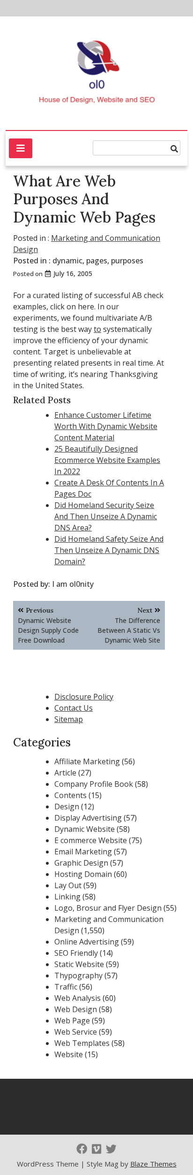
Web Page (72, 1020)
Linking (67, 896)
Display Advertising (88, 818)
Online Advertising (86, 942)
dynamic (67, 260)
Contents (70, 795)
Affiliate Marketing (87, 761)
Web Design (75, 1009)
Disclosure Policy (83, 696)
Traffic (65, 987)
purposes (127, 260)
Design (66, 806)
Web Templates (82, 1043)
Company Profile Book (93, 784)
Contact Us (73, 708)
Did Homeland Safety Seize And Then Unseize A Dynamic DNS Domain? (108, 550)
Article (65, 773)
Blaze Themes (153, 1163)
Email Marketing (83, 851)
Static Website (79, 964)
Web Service (75, 1032)
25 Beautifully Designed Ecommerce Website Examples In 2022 (107, 460)
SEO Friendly (76, 953)
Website (68, 1054)
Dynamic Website (84, 829)
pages (96, 260)
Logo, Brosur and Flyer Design (108, 908)
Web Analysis (77, 998)
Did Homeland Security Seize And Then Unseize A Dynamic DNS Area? (105, 516)
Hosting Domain (83, 874)
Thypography (78, 975)
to (97, 329)
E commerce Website (90, 840)
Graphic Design (81, 863)
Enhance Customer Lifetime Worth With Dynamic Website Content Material (105, 426)
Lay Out (68, 885)
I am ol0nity (73, 584)
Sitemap (68, 719)
